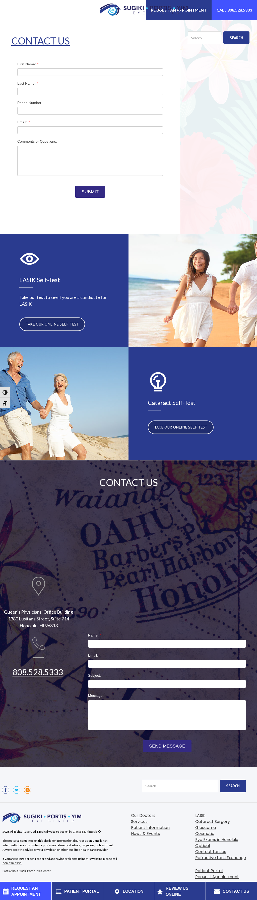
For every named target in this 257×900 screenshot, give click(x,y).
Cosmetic (204, 833)
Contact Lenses (210, 852)
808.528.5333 (38, 672)
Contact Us (40, 40)
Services (139, 821)
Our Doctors (143, 815)
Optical (202, 846)
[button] (11, 10)
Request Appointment (217, 877)
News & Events (145, 833)
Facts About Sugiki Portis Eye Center (27, 871)
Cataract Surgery (212, 821)
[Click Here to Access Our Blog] (27, 790)
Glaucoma (205, 827)
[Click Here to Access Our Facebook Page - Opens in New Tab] (5, 790)
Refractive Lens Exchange (220, 858)
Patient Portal (209, 871)
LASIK (200, 815)
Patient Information (150, 827)
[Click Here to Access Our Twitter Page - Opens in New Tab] (16, 790)
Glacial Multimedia (85, 831)
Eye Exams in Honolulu (216, 839)
